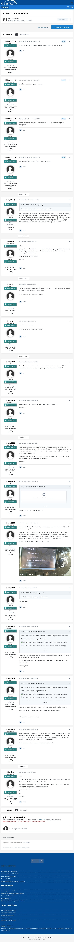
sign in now (42, 819)
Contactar (50, 937)
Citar (24, 51)
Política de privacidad (40, 937)
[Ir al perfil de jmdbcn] (10, 784)
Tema (29, 937)
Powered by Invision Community (37, 939)
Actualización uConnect (7, 915)
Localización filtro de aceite (8, 876)
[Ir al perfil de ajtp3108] (10, 374)
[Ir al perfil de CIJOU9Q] (10, 212)
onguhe (38, 205)
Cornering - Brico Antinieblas (9, 871)
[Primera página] (3, 34)
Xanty (11, 284)
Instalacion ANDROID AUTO (8, 910)
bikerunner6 (14, 18)
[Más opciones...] (69, 41)
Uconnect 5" (28, 20)
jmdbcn (11, 772)
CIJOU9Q (11, 200)
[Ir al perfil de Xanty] (10, 296)
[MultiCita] (20, 51)
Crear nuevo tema (43, 27)
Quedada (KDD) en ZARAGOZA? (9, 874)
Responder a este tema (62, 27)
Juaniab (11, 241)
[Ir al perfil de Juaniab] (10, 254)
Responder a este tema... (20, 829)
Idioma (23, 937)
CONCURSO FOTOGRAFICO (8, 913)
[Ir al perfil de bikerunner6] (5, 20)
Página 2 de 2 (24, 34)
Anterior (9, 34)
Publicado (29, 41)
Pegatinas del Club (6, 918)
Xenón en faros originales (8, 920)
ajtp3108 (11, 362)
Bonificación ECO (6, 879)
